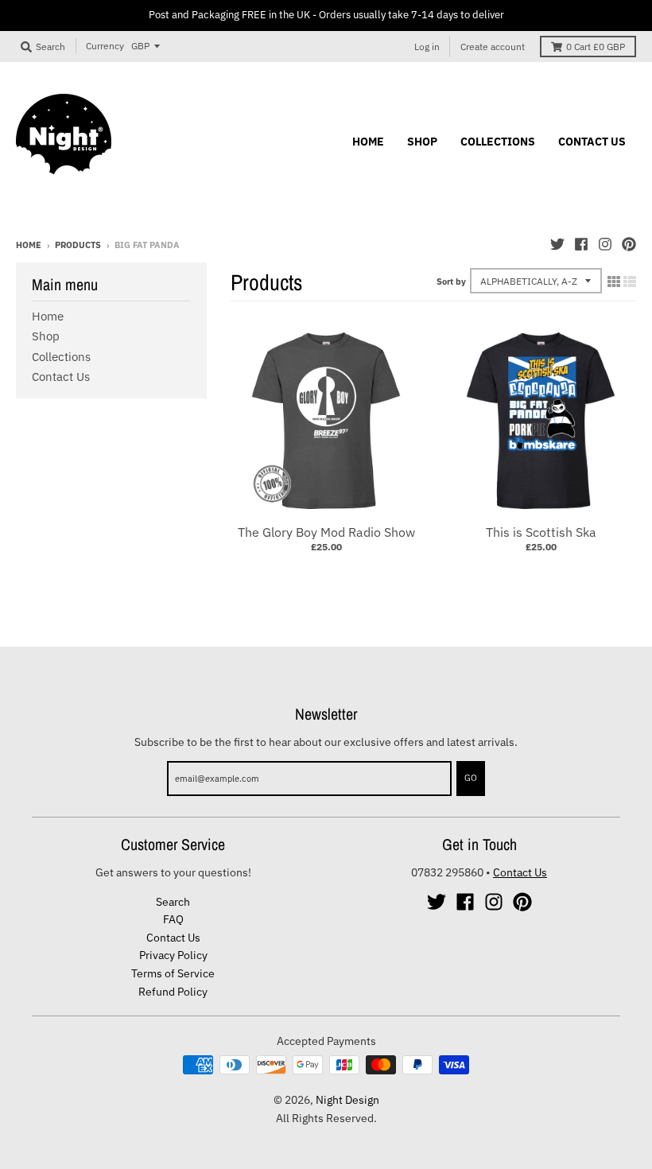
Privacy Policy (173, 955)
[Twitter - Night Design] (557, 244)
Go (470, 777)
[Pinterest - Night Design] (629, 244)
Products (78, 244)
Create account (492, 46)
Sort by (451, 281)
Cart (595, 46)
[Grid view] (613, 281)
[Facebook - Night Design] (581, 244)
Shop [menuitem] (422, 141)
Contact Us (61, 376)
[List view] (629, 281)
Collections (61, 356)
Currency (105, 46)
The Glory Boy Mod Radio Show (326, 532)
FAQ (173, 919)
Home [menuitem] (368, 141)
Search (173, 902)
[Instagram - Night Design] (605, 244)
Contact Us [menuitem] (592, 141)
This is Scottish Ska (541, 532)
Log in (427, 46)
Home (28, 244)
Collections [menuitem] (497, 141)
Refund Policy (173, 992)
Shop (46, 336)
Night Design (347, 1100)
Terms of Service (173, 973)
